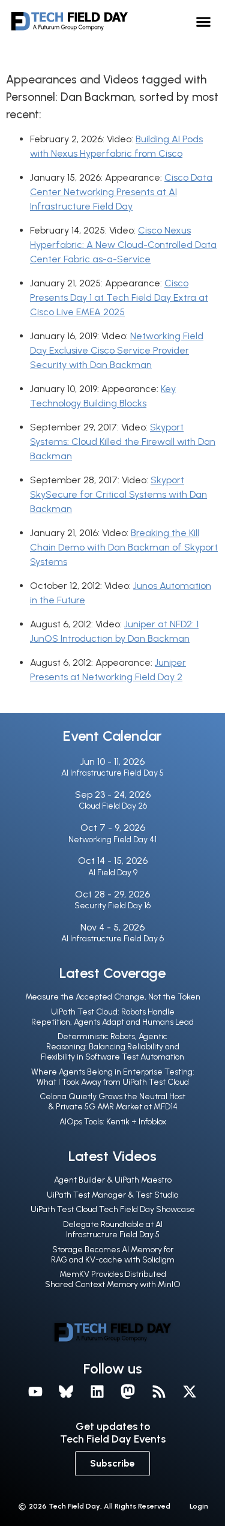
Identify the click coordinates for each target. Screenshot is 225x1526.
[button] (203, 21)
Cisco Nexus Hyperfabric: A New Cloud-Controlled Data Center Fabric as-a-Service (123, 245)
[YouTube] (35, 1392)
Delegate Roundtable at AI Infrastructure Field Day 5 (113, 1229)
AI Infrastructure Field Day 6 (112, 938)
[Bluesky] (66, 1392)
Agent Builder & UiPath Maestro (113, 1180)
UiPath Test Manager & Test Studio (112, 1195)
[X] (190, 1392)
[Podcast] (159, 1392)
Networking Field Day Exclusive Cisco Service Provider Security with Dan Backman (116, 350)
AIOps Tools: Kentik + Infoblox (112, 1122)
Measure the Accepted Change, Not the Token (112, 997)
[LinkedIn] (97, 1392)
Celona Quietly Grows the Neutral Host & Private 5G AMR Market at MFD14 (112, 1101)
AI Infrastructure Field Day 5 (112, 773)
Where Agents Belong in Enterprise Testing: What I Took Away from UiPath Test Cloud (112, 1077)
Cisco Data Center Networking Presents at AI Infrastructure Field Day (121, 192)
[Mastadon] (128, 1392)
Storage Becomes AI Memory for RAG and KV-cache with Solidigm (113, 1254)
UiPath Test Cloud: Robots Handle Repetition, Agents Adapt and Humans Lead (112, 1017)
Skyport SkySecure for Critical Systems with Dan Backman (118, 494)
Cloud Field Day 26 (113, 806)
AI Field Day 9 (112, 872)
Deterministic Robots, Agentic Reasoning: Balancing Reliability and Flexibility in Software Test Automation (112, 1046)
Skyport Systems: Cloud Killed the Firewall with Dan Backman (122, 441)
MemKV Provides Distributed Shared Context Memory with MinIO (113, 1279)
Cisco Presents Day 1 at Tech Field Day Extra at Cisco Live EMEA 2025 (119, 297)
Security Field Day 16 (112, 905)
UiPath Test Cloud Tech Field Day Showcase (113, 1209)
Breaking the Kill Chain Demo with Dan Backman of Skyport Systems (124, 547)
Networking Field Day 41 (112, 839)
